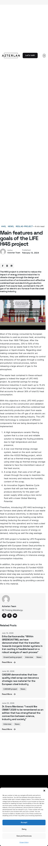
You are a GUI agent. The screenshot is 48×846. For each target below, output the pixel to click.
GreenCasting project (12, 657)
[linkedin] (4, 615)
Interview (29, 657)
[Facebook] (2, 266)
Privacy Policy (24, 842)
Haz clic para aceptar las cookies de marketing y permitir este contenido (23, 312)
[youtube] (15, 615)
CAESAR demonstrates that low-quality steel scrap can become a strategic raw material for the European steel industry (20, 679)
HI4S (3, 226)
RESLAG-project (24, 226)
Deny (24, 829)
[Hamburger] (44, 55)
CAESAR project (10, 689)
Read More (7, 662)
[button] (44, 790)
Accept (24, 822)
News (11, 226)
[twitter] (9, 615)
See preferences (24, 836)
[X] (7, 266)
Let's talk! (30, 55)
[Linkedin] (11, 266)
